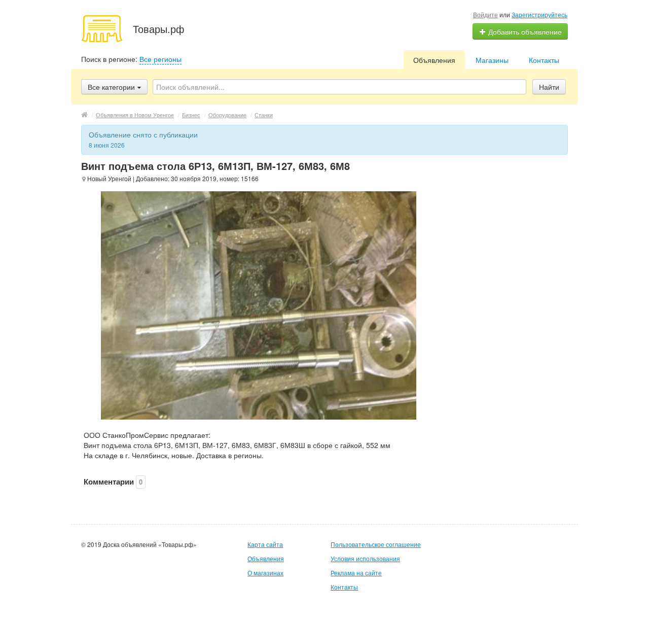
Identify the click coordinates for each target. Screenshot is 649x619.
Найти (549, 87)
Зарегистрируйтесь (539, 14)
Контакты (544, 60)
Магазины (492, 60)
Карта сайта (265, 544)
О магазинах (265, 572)
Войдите (485, 14)
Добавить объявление (524, 31)
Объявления (434, 60)
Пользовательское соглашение (376, 544)
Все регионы (160, 59)
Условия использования (365, 558)
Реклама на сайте (356, 572)
